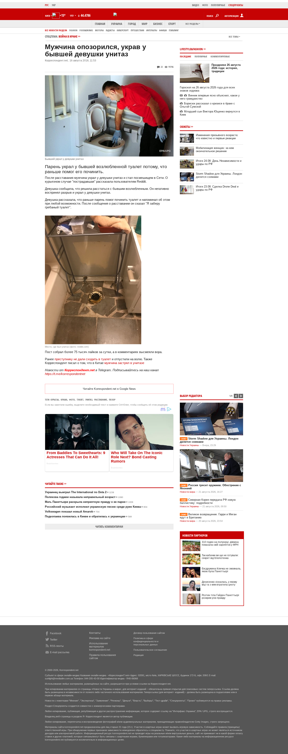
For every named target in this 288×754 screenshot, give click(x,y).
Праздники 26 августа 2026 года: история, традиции (226, 68)
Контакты (95, 632)
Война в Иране (68, 36)
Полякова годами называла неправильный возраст (84, 497)
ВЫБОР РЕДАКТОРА (191, 396)
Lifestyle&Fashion (191, 49)
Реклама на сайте (99, 638)
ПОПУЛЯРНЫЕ (218, 5)
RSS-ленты (57, 646)
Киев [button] (47, 15)
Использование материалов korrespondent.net (99, 646)
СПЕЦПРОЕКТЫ (235, 5)
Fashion (73, 30)
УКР (54, 5)
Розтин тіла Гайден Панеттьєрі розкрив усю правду (220, 596)
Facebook (55, 633)
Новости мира (187, 492)
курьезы (55, 399)
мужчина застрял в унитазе (124, 363)
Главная (100, 24)
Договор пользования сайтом (149, 633)
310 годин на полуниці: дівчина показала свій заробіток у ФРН (220, 543)
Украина (116, 24)
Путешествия (137, 30)
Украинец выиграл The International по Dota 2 (79, 492)
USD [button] (72, 15)
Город (132, 24)
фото (72, 399)
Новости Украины (189, 445)
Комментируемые (220, 56)
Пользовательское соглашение (150, 650)
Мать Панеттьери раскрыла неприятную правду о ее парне (89, 501)
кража (64, 399)
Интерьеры (151, 30)
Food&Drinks (86, 30)
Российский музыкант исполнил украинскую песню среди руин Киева (96, 506)
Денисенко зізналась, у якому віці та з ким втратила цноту (219, 583)
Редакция (138, 655)
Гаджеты (110, 30)
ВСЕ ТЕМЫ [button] (233, 36)
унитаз (88, 399)
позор (112, 399)
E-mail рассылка (59, 652)
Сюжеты (185, 127)
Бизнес (157, 24)
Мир (144, 24)
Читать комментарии (109, 527)
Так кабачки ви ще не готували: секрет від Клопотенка (220, 557)
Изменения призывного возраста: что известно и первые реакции (217, 137)
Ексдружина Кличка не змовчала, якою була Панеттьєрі (221, 570)
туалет (80, 399)
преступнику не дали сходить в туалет (83, 359)
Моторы (99, 30)
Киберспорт (123, 30)
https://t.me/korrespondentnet (65, 374)
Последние (185, 56)
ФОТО (205, 5)
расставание (100, 399)
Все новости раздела (56, 30)
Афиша (163, 30)
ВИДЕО (195, 5)
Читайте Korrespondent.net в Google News (109, 388)
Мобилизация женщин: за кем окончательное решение (215, 149)
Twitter (53, 639)
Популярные (201, 56)
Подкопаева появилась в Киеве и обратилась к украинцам (88, 516)
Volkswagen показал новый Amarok (72, 511)
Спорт (172, 24)
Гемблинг (174, 30)
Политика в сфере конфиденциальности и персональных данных (145, 641)
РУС (47, 5)
